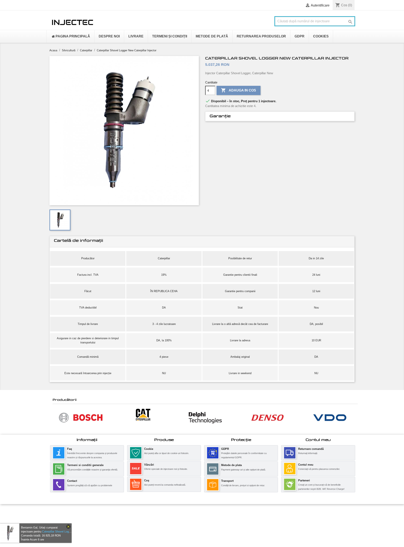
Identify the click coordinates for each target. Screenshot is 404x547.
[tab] (279, 116)
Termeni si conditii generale (85, 465)
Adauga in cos (238, 90)
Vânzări (149, 464)
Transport (227, 480)
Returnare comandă (311, 448)
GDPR (225, 448)
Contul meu (305, 464)
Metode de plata (231, 465)
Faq (69, 448)
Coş (146, 480)
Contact (72, 480)
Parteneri (304, 480)
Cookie (148, 448)
